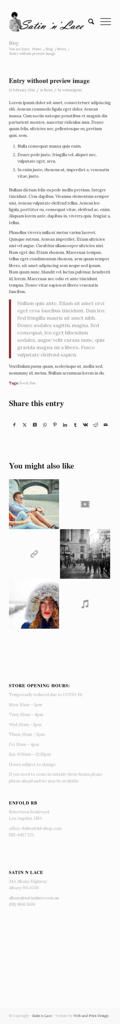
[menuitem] (88, 21)
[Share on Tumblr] (75, 425)
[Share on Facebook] (14, 425)
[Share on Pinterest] (55, 425)
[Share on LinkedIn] (65, 425)
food (24, 383)
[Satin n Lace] (49, 21)
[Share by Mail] (106, 425)
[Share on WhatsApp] (45, 425)
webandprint (72, 90)
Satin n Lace (42, 1016)
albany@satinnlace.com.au (34, 898)
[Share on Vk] (85, 425)
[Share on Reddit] (96, 425)
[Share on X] (25, 425)
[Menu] (102, 21)
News (48, 90)
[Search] (88, 21)
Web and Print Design (91, 1016)
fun (32, 383)
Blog (13, 43)
